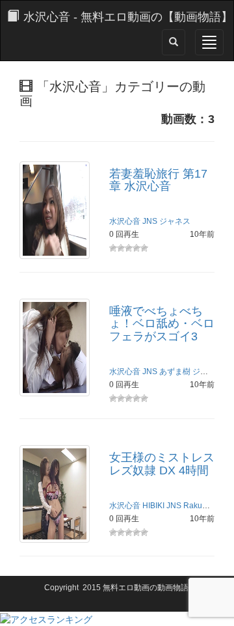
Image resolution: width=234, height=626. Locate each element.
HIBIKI (153, 505)
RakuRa (198, 505)
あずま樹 (174, 371)
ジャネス (174, 221)
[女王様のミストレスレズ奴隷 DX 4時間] (55, 493)
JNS (149, 221)
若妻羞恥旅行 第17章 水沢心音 (158, 180)
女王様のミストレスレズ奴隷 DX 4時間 (161, 464)
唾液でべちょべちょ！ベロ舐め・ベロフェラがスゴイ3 (161, 324)
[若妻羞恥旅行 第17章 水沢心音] (55, 209)
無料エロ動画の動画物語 (145, 587)
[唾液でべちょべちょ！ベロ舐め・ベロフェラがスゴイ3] (55, 346)
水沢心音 (124, 221)
